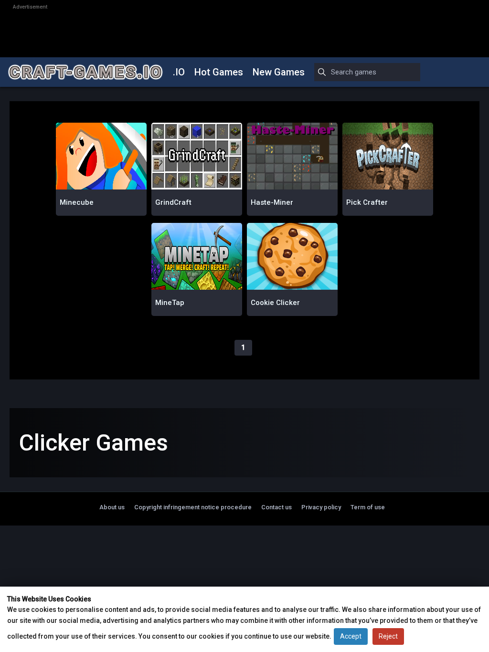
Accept (350, 636)
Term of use (368, 507)
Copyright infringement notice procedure (193, 507)
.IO (179, 72)
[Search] (322, 72)
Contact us (276, 507)
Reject (388, 636)
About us (112, 507)
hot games (218, 72)
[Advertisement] (244, 31)
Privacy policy (321, 507)
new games (279, 72)
